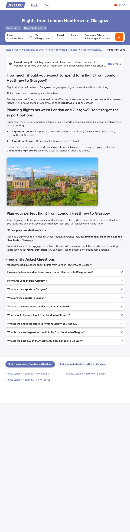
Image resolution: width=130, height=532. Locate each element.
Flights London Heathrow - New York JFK (28, 379)
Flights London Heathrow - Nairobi (85, 373)
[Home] (15, 4)
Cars (47, 5)
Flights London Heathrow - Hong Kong (27, 373)
